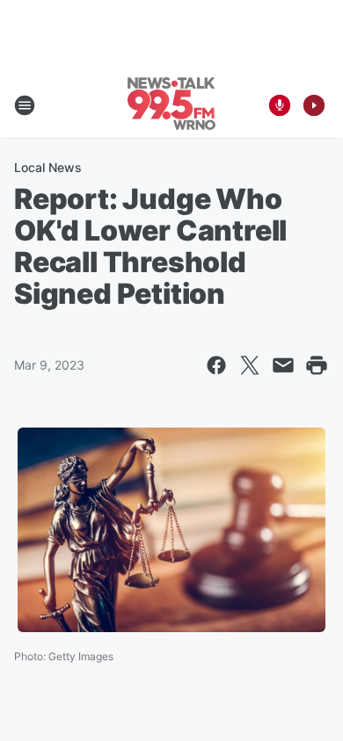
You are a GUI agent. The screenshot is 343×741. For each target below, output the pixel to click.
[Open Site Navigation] (24, 105)
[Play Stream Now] (314, 105)
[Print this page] (316, 365)
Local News (48, 167)
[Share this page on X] (249, 365)
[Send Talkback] (279, 105)
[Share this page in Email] (283, 365)
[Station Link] (171, 105)
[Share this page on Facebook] (216, 365)
